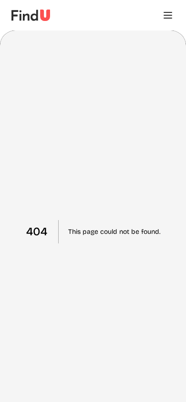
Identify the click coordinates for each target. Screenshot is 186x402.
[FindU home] (30, 15)
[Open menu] (167, 15)
